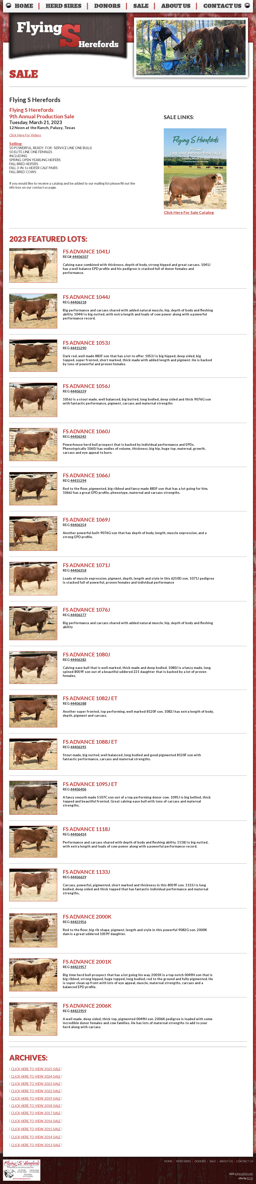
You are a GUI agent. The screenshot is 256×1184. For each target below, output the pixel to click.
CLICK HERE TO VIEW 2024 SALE (35, 1076)
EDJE (250, 1178)
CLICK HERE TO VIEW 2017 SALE (35, 1113)
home (24, 5)
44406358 (78, 570)
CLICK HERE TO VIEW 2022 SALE (35, 1091)
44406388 (78, 703)
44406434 (78, 834)
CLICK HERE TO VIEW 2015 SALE (35, 1129)
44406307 (80, 257)
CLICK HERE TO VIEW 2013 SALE (35, 1145)
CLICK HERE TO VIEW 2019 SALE (35, 1098)
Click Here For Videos (25, 135)
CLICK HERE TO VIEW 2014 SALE (35, 1137)
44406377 (78, 615)
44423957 (78, 967)
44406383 (78, 660)
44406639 (78, 877)
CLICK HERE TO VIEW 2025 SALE (35, 1069)
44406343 (78, 437)
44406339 (78, 391)
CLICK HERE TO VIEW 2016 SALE (35, 1121)
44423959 (78, 1011)
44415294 (78, 481)
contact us (222, 5)
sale (140, 5)
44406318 (78, 302)
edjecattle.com (244, 1173)
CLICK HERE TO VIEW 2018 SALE (35, 1106)
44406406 (78, 789)
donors (107, 5)
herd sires (64, 5)
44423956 (78, 922)
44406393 (78, 747)
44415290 (78, 348)
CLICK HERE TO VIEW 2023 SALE (35, 1084)
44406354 (78, 525)
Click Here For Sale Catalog (189, 212)
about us (175, 5)
